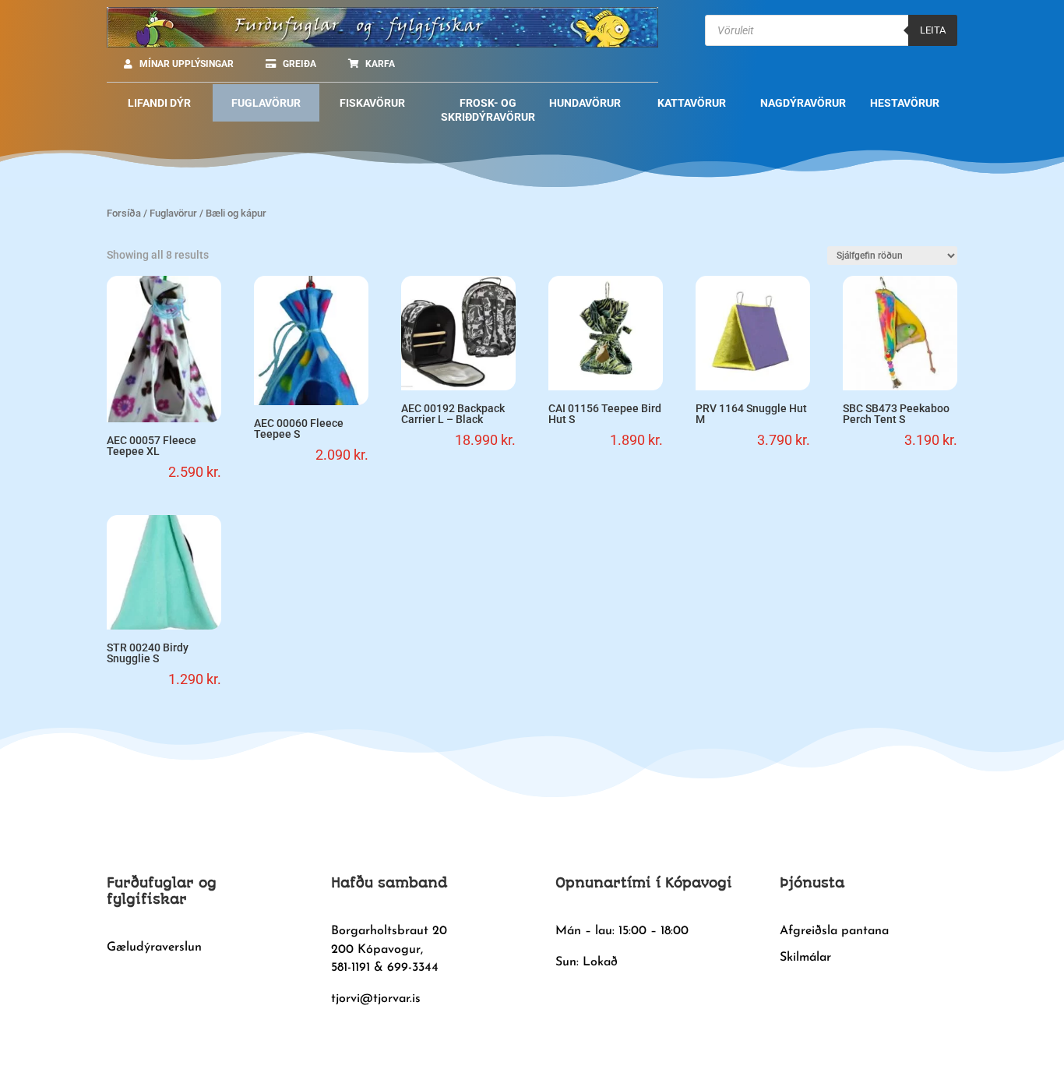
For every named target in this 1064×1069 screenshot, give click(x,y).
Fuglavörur (173, 213)
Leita (933, 30)
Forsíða (124, 213)
